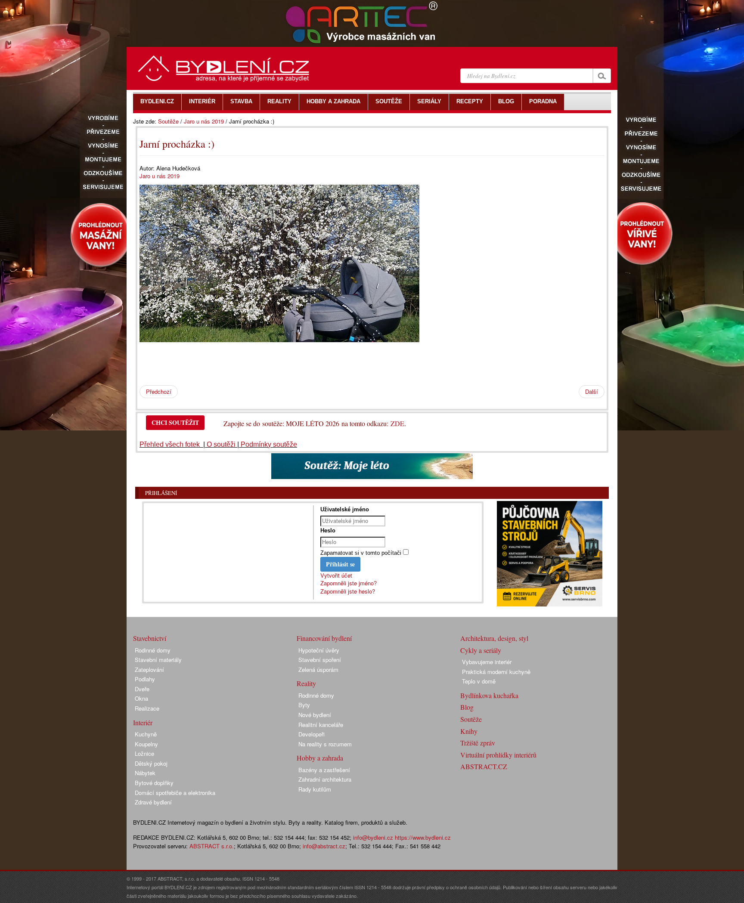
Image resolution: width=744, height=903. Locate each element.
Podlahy (145, 679)
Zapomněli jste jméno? (348, 583)
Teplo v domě (479, 681)
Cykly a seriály (480, 650)
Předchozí (158, 391)
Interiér (142, 722)
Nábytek (145, 773)
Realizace (147, 708)
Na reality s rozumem (325, 744)
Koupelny (146, 744)
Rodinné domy (152, 650)
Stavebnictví (149, 638)
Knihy (468, 731)
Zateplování (149, 669)
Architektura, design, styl (494, 638)
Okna (141, 698)
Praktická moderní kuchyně (496, 672)
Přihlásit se (340, 564)
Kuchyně (146, 734)
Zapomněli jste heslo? (347, 591)
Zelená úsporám (318, 669)
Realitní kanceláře (320, 725)
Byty (304, 705)
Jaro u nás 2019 (204, 121)
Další (591, 391)
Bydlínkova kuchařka (489, 695)
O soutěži (221, 444)
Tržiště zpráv (477, 742)
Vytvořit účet (336, 575)
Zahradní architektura (324, 779)
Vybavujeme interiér (487, 662)
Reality (306, 683)
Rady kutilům (314, 789)
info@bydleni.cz (373, 837)
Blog (467, 706)
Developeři (311, 734)
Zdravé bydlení (153, 802)
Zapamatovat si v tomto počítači (360, 553)
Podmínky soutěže (269, 444)
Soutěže (168, 121)
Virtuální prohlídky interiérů (498, 754)
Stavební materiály (158, 660)
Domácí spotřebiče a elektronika (175, 793)
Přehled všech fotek (171, 444)
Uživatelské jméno (344, 509)
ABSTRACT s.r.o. (211, 846)
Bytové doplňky (154, 783)
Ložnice (144, 753)
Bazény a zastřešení (324, 770)
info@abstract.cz (324, 846)
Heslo (327, 530)
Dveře (142, 689)
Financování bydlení (324, 638)
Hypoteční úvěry (318, 650)
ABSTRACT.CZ (483, 766)
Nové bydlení (314, 715)
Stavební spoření (319, 660)
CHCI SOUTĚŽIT (175, 422)
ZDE (397, 423)
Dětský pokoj (151, 763)
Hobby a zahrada (320, 757)
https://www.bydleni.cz (423, 837)
